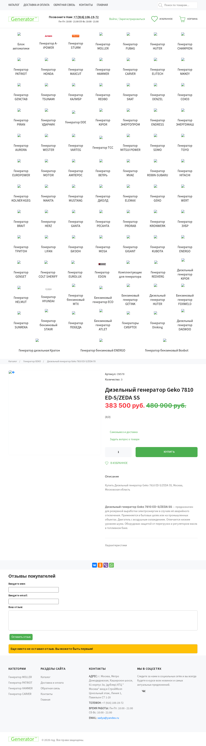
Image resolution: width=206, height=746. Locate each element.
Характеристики (116, 545)
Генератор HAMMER (20, 688)
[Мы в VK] (143, 691)
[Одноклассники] (100, 565)
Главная (102, 5)
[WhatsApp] (111, 565)
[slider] (111, 412)
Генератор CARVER (19, 694)
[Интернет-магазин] (23, 19)
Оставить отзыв (21, 637)
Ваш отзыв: (15, 607)
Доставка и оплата (36, 5)
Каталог (14, 5)
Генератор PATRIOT (20, 683)
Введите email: (18, 596)
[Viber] (105, 565)
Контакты (86, 5)
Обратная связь (64, 5)
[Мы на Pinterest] (155, 691)
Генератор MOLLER (20, 677)
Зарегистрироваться (132, 19)
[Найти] (160, 5)
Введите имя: (17, 584)
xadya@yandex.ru (108, 718)
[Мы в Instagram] (149, 691)
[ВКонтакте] (94, 565)
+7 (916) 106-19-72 (86, 17)
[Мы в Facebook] (138, 691)
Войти (113, 19)
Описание (112, 476)
